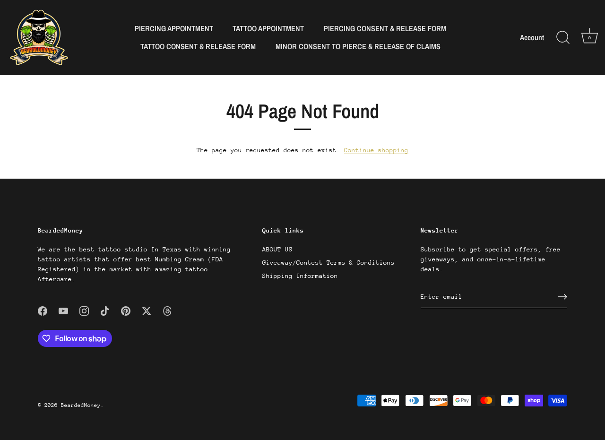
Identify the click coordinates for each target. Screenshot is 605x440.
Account (532, 38)
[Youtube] (63, 310)
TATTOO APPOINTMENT (268, 28)
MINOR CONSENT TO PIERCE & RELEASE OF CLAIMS (358, 46)
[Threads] (167, 310)
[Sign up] (562, 297)
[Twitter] (146, 310)
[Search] (563, 37)
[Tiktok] (105, 310)
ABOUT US (277, 249)
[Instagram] (84, 310)
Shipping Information (300, 275)
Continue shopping (376, 150)
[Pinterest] (125, 310)
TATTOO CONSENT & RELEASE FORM (198, 46)
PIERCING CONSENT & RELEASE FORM (385, 28)
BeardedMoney (81, 405)
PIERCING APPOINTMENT (174, 28)
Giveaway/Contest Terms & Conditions (328, 262)
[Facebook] (42, 310)
